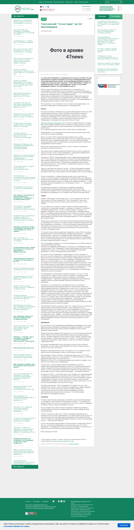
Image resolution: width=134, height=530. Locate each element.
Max (64, 501)
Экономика (49, 2)
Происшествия (59, 2)
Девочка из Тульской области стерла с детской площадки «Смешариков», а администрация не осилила (24, 159)
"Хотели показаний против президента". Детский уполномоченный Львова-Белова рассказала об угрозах (23, 378)
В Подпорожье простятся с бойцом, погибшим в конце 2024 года (23, 279)
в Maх (72, 441)
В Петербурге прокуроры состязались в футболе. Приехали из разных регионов (24, 209)
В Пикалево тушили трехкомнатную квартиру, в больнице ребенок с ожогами (108, 57)
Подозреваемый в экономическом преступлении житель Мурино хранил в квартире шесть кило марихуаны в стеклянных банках (108, 41)
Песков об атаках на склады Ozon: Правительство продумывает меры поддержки (23, 329)
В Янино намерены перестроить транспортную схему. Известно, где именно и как (24, 73)
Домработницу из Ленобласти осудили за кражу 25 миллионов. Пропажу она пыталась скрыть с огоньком (24, 219)
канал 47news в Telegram (61, 441)
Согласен (124, 525)
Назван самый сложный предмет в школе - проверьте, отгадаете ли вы (24, 288)
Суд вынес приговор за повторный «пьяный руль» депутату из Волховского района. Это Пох (22, 106)
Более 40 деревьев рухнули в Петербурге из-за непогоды (24, 270)
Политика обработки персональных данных (40, 506)
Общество (69, 2)
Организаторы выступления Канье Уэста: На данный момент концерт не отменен (23, 116)
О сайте (28, 501)
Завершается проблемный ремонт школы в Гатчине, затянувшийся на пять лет (22, 23)
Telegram (61, 501)
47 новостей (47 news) (79, 501)
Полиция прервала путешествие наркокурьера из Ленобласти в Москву (24, 298)
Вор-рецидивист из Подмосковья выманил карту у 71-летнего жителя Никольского (24, 399)
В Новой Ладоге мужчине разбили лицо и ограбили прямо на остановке (22, 126)
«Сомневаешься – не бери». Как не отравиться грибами (23, 42)
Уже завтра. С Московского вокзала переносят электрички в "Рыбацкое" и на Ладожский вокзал (108, 23)
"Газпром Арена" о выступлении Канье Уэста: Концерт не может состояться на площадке (22, 136)
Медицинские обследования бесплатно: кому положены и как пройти (107, 70)
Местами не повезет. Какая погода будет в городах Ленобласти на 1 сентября (23, 51)
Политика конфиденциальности (36, 504)
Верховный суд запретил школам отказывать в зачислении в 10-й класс (22, 96)
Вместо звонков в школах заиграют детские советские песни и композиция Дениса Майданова (23, 453)
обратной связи (74, 443)
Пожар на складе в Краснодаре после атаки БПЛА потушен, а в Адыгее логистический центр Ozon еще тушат (23, 84)
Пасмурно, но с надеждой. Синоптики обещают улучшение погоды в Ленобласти (22, 410)
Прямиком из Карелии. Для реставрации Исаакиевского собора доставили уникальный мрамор (23, 147)
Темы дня (102, 16)
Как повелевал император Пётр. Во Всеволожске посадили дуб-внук (106, 31)
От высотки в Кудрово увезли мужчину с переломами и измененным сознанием (24, 421)
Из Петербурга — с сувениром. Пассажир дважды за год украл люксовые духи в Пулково (24, 179)
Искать (121, 2)
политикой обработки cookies (16, 526)
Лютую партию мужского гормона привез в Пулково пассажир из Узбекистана (23, 357)
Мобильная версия (41, 7)
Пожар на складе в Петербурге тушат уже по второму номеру (108, 64)
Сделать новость (48, 9)
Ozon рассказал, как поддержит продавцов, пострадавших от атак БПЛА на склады (23, 33)
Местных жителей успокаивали (51, 123)
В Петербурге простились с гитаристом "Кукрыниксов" (23, 188)
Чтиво (76, 2)
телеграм (46, 7)
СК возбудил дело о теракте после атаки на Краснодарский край (23, 169)
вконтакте (43, 7)
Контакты (36, 501)
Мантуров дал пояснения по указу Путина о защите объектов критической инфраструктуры (23, 62)
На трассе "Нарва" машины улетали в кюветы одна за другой (107, 50)
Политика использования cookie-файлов (39, 508)
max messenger (48, 7)
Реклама (45, 501)
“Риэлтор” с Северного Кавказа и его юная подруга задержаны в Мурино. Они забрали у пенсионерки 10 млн (24, 431)
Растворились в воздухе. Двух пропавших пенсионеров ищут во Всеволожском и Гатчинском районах (24, 308)
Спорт (44, 19)
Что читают (115, 16)
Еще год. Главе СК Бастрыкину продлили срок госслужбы (23, 240)
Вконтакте (59, 501)
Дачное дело (83, 2)
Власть (41, 2)
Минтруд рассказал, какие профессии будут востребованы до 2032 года (23, 389)
